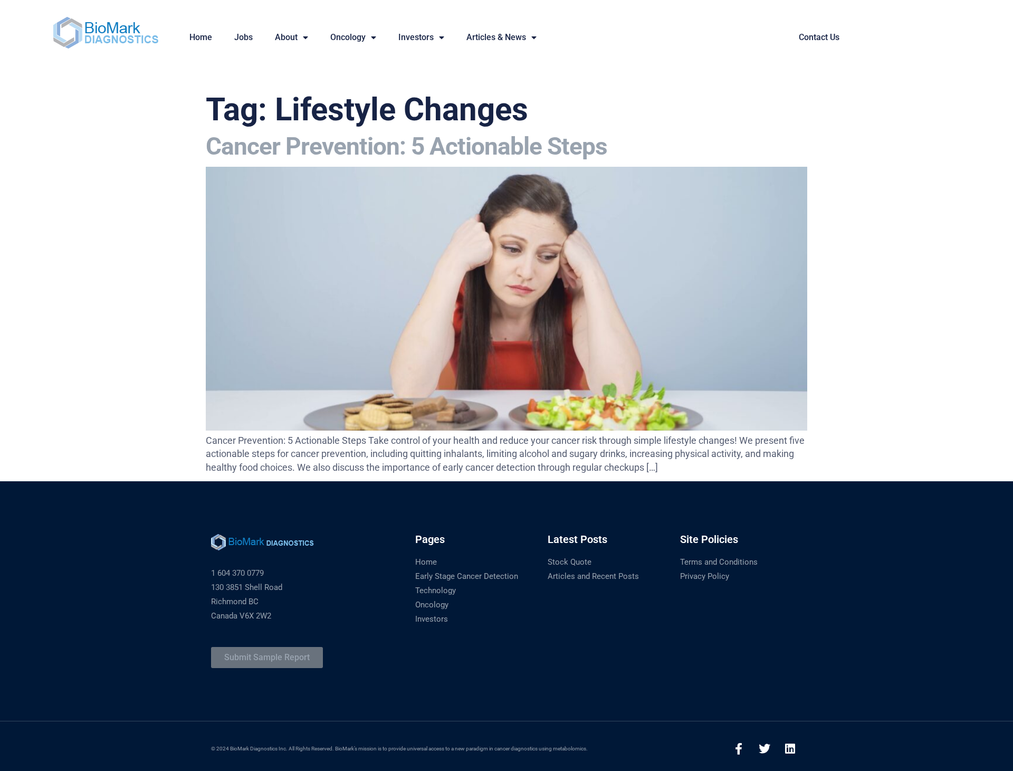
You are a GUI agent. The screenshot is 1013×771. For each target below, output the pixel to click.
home (200, 37)
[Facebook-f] (738, 748)
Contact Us (819, 37)
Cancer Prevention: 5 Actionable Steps (406, 146)
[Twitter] (764, 748)
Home (426, 562)
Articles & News (496, 37)
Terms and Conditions (719, 562)
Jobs (243, 37)
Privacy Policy (704, 576)
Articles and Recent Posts (593, 576)
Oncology (348, 37)
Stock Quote (569, 562)
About (286, 37)
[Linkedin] (790, 748)
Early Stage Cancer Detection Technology (466, 583)
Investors (416, 37)
